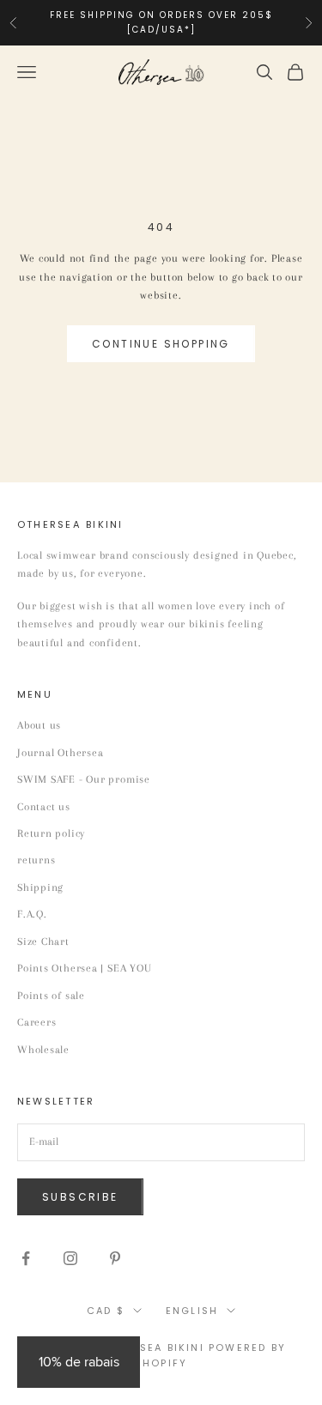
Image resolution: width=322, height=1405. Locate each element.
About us (39, 725)
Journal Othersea (60, 753)
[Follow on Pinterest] (115, 1258)
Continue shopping (161, 343)
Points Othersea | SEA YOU (84, 968)
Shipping (40, 887)
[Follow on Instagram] (70, 1258)
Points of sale (51, 996)
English (192, 1310)
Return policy (51, 833)
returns (36, 860)
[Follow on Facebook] (25, 1258)
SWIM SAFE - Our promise (83, 779)
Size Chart (43, 942)
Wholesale (43, 1050)
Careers (36, 1022)
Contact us (43, 807)
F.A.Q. (32, 914)
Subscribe (80, 1197)
